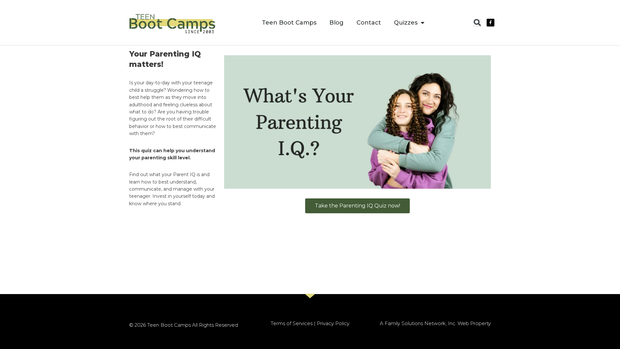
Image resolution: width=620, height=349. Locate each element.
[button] (477, 23)
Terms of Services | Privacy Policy (310, 323)
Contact (368, 22)
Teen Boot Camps (289, 22)
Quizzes (406, 22)
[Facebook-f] (490, 22)
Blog (336, 22)
